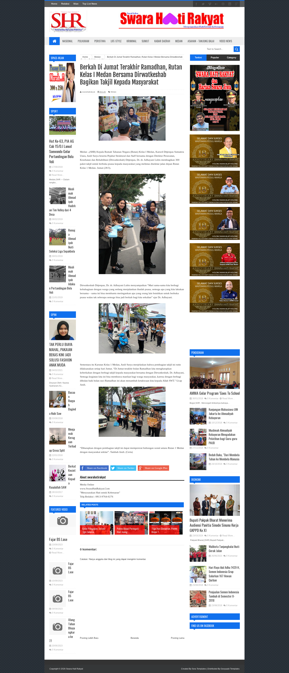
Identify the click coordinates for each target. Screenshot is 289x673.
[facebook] (196, 4)
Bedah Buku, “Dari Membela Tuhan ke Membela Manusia (224, 457)
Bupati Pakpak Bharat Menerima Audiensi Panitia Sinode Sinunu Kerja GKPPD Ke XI (214, 525)
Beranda (135, 638)
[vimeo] (209, 4)
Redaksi (65, 4)
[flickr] (216, 4)
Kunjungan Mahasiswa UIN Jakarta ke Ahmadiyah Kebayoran (223, 413)
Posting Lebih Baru (89, 638)
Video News (225, 41)
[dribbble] (223, 4)
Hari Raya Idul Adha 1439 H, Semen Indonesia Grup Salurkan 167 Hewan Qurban (224, 573)
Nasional (67, 41)
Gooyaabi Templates (230, 669)
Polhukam (83, 41)
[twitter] (203, 4)
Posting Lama (177, 638)
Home (54, 4)
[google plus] (236, 4)
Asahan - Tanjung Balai (201, 41)
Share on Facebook (97, 468)
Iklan (75, 4)
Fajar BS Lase (58, 539)
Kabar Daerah (162, 41)
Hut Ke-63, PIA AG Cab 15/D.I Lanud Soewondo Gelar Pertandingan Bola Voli (61, 151)
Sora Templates (199, 669)
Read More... (58, 175)
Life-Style (116, 41)
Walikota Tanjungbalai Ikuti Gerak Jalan (224, 548)
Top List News (89, 4)
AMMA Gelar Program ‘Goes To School (215, 393)
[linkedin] (229, 4)
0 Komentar (57, 171)
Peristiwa (100, 41)
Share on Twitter (125, 468)
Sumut (145, 41)
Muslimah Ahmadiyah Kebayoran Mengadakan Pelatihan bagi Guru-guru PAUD (223, 436)
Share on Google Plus (156, 468)
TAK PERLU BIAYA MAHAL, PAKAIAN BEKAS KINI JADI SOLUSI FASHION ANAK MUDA (60, 354)
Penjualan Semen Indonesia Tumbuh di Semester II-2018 (224, 596)
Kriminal (131, 41)
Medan (178, 41)
